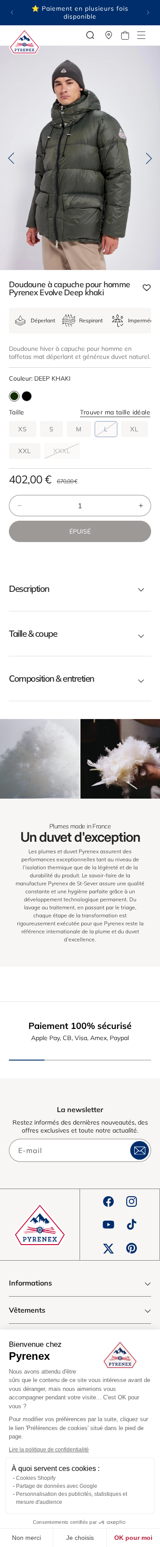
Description (29, 588)
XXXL (66, 452)
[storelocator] (108, 35)
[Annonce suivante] (148, 12)
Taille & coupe (33, 633)
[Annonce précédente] (12, 12)
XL (134, 429)
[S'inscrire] (139, 1150)
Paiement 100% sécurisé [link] (80, 1025)
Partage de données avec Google (56, 1486)
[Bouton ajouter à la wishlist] (146, 288)
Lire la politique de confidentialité (49, 1450)
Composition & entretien (51, 678)
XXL (24, 451)
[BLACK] (27, 396)
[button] (141, 35)
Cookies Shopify (36, 1478)
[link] (40, 759)
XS (22, 429)
